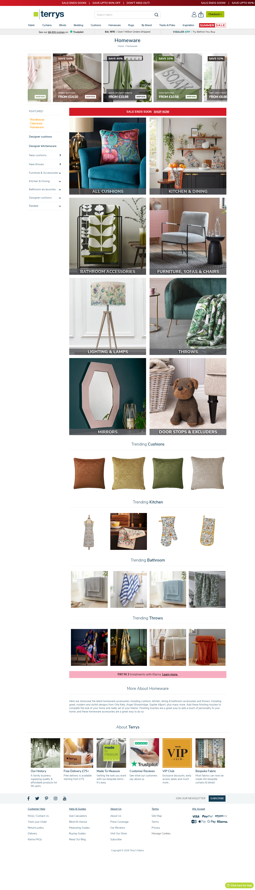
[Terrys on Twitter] (37, 799)
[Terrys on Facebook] (28, 799)
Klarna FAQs (35, 839)
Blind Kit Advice (78, 822)
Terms (155, 822)
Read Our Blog (77, 839)
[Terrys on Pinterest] (47, 799)
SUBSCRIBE (217, 798)
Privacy (156, 827)
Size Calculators (78, 816)
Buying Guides (77, 833)
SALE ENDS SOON (147, 111)
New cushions (37, 155)
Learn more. (170, 674)
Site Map (157, 816)
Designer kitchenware (42, 146)
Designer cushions (40, 137)
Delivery (32, 833)
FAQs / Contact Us (38, 816)
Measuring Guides (79, 827)
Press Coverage (119, 822)
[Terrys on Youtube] (65, 799)
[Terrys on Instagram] (56, 799)
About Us (115, 816)
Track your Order (37, 822)
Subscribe (116, 839)
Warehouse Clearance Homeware (36, 123)
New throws (36, 164)
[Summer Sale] (212, 25)
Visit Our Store (118, 833)
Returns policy (36, 827)
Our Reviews (117, 827)
